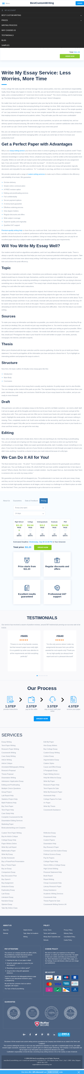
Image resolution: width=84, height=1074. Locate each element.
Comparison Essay (8, 872)
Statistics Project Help (10, 799)
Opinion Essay (7, 904)
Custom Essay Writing (52, 753)
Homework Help (49, 795)
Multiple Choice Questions (11, 788)
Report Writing (49, 879)
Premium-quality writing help (12, 230)
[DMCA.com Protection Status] (60, 1035)
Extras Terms (48, 930)
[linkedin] (54, 1034)
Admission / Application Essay (12, 781)
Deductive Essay (8, 886)
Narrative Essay (7, 901)
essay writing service (17, 151)
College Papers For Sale (53, 799)
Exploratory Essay (8, 890)
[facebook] (30, 1034)
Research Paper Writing (10, 749)
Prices (5, 20)
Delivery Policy (68, 933)
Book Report (48, 876)
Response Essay (50, 836)
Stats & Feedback (31, 501)
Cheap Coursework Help (53, 883)
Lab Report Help (8, 795)
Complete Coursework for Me (12, 817)
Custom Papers (49, 840)
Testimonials (8, 35)
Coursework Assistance (52, 810)
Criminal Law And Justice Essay (55, 851)
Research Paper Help (51, 785)
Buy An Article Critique (10, 836)
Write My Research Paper (53, 792)
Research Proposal (9, 770)
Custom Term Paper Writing (12, 833)
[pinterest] (42, 1034)
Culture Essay (49, 756)
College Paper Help (51, 861)
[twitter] (36, 1034)
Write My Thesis (49, 806)
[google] (24, 1034)
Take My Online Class (9, 908)
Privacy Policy (68, 930)
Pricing (43, 501)
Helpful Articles (27, 930)
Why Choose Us (9, 30)
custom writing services (36, 174)
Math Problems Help (9, 803)
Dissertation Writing (9, 778)
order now (42, 719)
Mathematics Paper (9, 851)
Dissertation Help (50, 843)
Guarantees (17, 501)
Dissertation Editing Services (12, 820)
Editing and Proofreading (11, 785)
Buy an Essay (7, 869)
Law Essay (6, 894)
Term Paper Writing (8, 745)
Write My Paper (49, 781)
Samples (5, 45)
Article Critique (7, 763)
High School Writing (51, 869)
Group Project (7, 792)
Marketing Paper (8, 824)
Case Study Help (8, 813)
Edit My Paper (49, 742)
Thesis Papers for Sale (52, 901)
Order (79, 3)
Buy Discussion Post (9, 876)
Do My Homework (8, 858)
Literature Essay (7, 897)
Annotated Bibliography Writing (13, 767)
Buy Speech (6, 879)
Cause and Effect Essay (52, 767)
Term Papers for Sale (51, 788)
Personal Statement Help (53, 872)
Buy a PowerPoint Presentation (13, 861)
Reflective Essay (50, 833)
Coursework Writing (9, 753)
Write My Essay (7, 854)
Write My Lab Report (9, 847)
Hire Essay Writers (50, 745)
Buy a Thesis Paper (9, 865)
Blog (4, 40)
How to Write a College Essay (54, 865)
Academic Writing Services (53, 894)
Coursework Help (50, 897)
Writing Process (9, 25)
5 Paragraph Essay (50, 770)
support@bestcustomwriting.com (42, 1064)
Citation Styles (49, 763)
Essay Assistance (50, 890)
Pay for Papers (49, 858)
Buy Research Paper (51, 847)
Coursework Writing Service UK (55, 904)
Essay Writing (7, 742)
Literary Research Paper (52, 886)
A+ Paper (47, 803)
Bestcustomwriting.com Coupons (13, 828)
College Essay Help (9, 840)
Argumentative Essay (51, 760)
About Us (6, 501)
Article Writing (7, 760)
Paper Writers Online (9, 843)
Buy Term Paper (7, 806)
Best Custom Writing (11, 15)
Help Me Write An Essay (52, 778)
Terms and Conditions (50, 933)
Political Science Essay (52, 854)
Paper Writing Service (51, 774)
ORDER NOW (69, 56)
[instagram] (48, 1034)
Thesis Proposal (7, 774)
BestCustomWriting (42, 3)
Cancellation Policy (69, 936)
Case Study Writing (9, 756)
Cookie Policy (68, 940)
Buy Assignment (7, 883)
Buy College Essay (50, 749)
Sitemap (5, 933)
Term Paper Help (8, 810)
